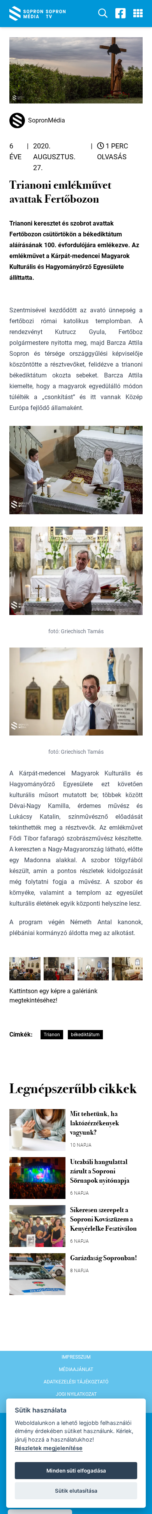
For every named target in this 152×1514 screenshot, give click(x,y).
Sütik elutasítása (76, 1491)
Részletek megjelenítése (49, 1448)
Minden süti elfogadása (76, 1470)
